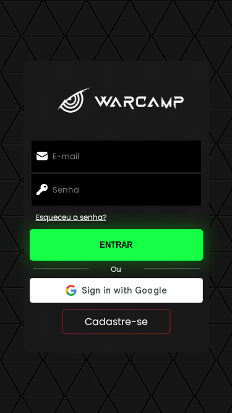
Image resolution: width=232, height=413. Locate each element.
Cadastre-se (116, 322)
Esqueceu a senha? (71, 217)
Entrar (116, 245)
